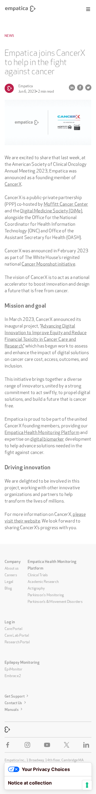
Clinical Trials (38, 574)
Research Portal (17, 641)
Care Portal (13, 628)
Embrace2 (13, 675)
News (9, 36)
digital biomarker (47, 438)
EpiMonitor (14, 668)
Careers (11, 574)
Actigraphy (36, 588)
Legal (9, 581)
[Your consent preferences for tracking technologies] (87, 785)
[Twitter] (67, 745)
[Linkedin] (87, 745)
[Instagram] (28, 745)
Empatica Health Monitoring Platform (42, 431)
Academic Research (43, 581)
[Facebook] (9, 745)
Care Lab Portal (17, 635)
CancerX (13, 183)
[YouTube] (48, 745)
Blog (8, 588)
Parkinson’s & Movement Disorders (55, 601)
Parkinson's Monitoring (46, 594)
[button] (88, 9)
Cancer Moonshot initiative (48, 263)
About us (12, 568)
